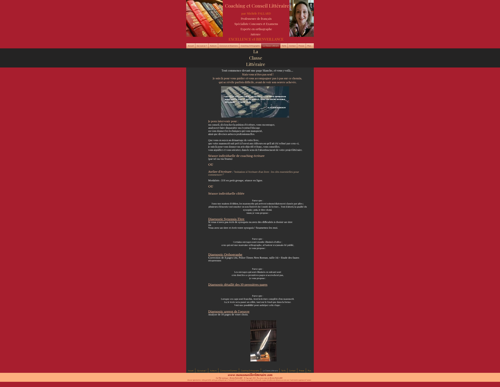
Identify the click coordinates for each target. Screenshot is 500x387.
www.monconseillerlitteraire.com (250, 375)
